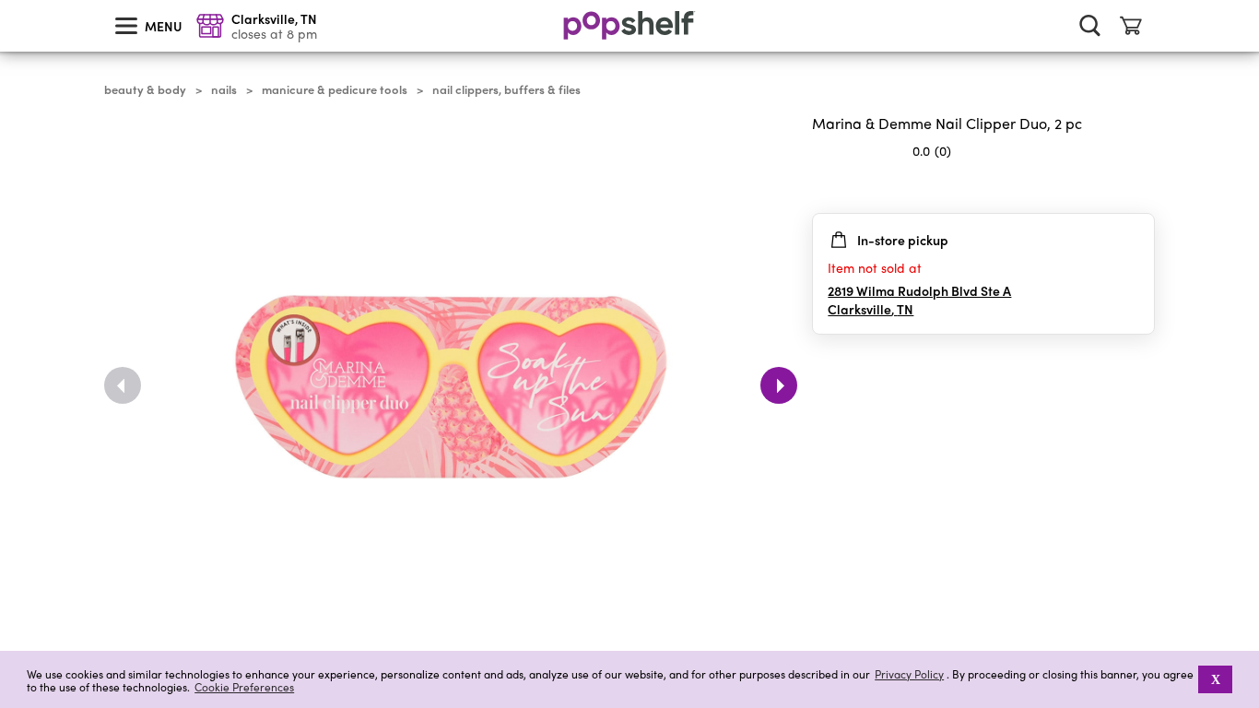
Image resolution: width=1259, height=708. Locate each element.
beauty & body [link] (145, 89)
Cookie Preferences (244, 686)
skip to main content (8, 1)
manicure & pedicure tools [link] (334, 89)
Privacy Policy (909, 674)
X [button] (1215, 679)
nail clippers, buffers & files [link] (506, 89)
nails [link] (224, 89)
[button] (1140, 187)
